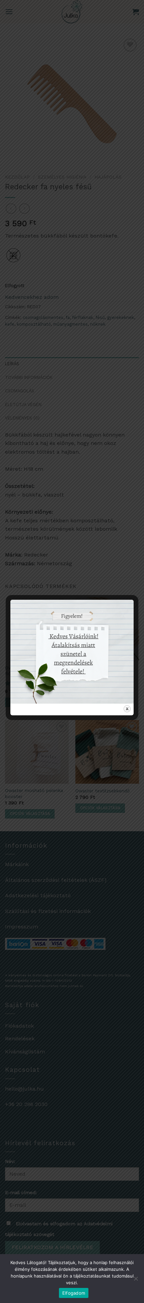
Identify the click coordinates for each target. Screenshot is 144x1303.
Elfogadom (73, 1293)
